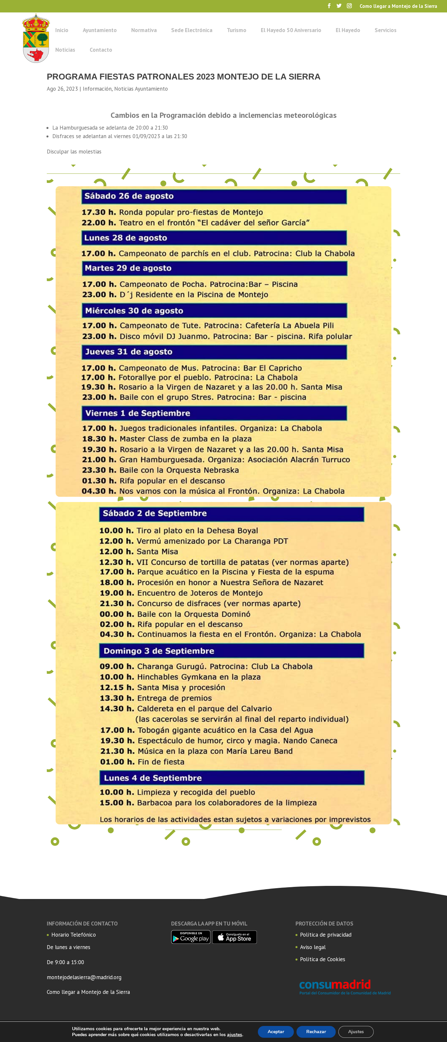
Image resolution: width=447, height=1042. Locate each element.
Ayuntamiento (100, 30)
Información (97, 88)
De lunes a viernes (68, 947)
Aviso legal (313, 947)
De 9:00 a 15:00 (65, 962)
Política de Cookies (322, 959)
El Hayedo (348, 30)
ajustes (234, 1035)
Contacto (101, 49)
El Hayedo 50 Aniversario (291, 30)
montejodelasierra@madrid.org (84, 977)
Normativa (144, 30)
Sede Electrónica (191, 30)
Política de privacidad (325, 934)
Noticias (65, 49)
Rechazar (316, 1032)
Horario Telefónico (73, 934)
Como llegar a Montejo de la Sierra (88, 992)
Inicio (61, 30)
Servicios (386, 30)
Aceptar (276, 1032)
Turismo (236, 30)
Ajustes (356, 1032)
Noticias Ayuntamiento (141, 88)
